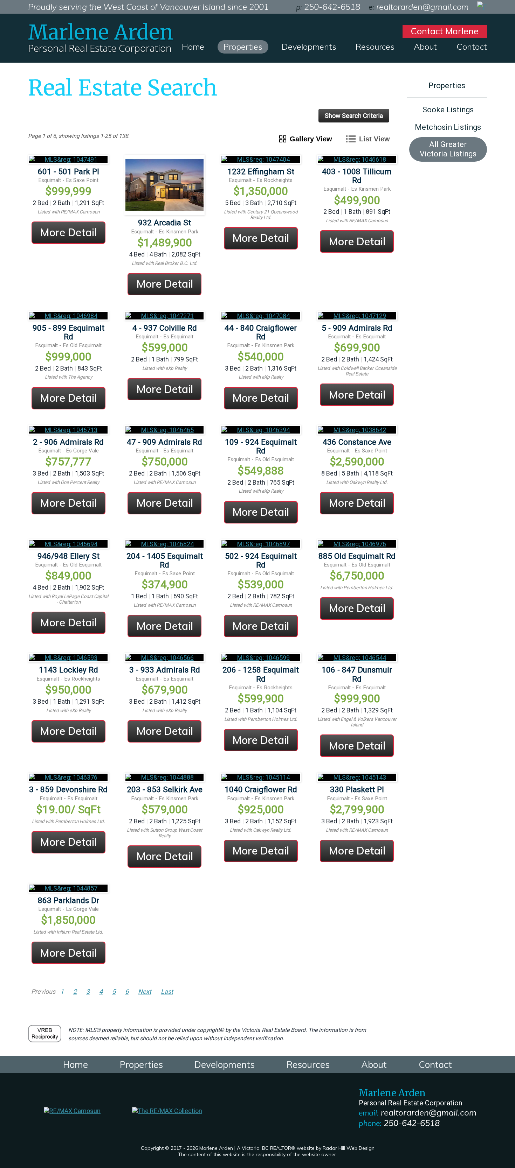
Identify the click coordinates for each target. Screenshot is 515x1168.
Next (144, 991)
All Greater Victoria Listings (448, 149)
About (425, 46)
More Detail (68, 232)
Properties (243, 46)
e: (371, 7)
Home (193, 46)
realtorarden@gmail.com (428, 1112)
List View (374, 139)
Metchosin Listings (448, 127)
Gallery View (311, 139)
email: (369, 1112)
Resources (375, 46)
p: (299, 7)
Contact (471, 46)
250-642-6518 (412, 1123)
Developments (309, 46)
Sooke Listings (448, 109)
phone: (370, 1123)
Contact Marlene (445, 30)
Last (167, 991)
